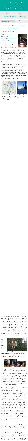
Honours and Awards (11, 7)
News (15, 2)
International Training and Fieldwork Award (14, 16)
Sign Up (22, 9)
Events (21, 2)
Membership (15, 4)
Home (9, 2)
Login (15, 9)
